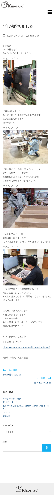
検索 (5, 442)
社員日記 (34, 35)
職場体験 (6, 416)
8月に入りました (10, 402)
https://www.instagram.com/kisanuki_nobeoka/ (26, 347)
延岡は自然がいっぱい (12, 398)
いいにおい (7, 412)
